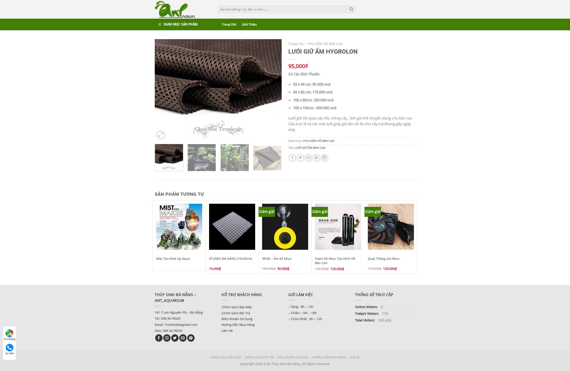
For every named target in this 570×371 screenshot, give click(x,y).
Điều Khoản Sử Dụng (237, 319)
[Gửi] (351, 9)
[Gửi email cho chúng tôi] (183, 338)
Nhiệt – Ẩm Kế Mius (276, 259)
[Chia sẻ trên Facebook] (292, 157)
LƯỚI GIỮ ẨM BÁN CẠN (310, 148)
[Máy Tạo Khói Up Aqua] (179, 226)
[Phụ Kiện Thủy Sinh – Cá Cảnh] (183, 9)
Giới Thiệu (249, 24)
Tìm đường (9, 339)
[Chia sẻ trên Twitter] (300, 157)
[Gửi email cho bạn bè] (308, 157)
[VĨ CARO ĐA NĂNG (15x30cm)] (232, 226)
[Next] (273, 90)
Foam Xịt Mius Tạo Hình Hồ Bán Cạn (335, 261)
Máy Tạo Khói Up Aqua (173, 259)
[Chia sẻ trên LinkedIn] (324, 157)
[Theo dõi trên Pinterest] (191, 338)
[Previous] (163, 90)
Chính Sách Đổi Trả (236, 313)
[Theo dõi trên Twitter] (175, 338)
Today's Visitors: (367, 313)
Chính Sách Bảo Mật (237, 307)
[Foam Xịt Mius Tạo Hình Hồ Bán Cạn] (338, 226)
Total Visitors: (365, 320)
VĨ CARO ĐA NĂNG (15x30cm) (230, 259)
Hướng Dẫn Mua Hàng (238, 325)
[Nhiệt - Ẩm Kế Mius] (285, 226)
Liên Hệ (227, 331)
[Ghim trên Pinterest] (316, 157)
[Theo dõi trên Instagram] (167, 338)
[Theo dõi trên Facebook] (159, 338)
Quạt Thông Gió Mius (383, 259)
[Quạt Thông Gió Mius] (390, 226)
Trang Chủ (229, 24)
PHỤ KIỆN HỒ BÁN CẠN (325, 44)
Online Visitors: (367, 307)
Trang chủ (295, 44)
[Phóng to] (160, 135)
